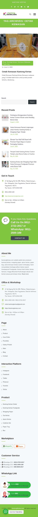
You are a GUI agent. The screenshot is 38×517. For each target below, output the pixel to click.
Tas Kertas (6, 415)
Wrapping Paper (8, 411)
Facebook (6, 374)
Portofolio (6, 341)
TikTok (5, 389)
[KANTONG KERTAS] (10, 14)
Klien (4, 348)
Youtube (5, 385)
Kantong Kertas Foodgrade (11, 408)
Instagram (6, 370)
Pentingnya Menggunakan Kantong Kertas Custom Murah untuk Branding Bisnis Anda (22, 117)
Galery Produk (7, 344)
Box (4, 430)
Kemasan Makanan (24, 62)
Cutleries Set (7, 423)
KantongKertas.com (18, 508)
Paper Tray (6, 426)
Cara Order (6, 337)
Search (3, 98)
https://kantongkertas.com (13, 308)
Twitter (5, 378)
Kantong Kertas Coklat (10, 404)
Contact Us (20, 238)
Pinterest (5, 382)
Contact (5, 356)
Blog (4, 62)
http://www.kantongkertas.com (14, 196)
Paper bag (6, 64)
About (5, 329)
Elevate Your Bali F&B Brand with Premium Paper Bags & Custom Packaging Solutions (20, 142)
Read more (25, 274)
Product (5, 333)
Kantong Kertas (12, 62)
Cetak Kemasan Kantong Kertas (16, 72)
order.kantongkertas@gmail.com (15, 304)
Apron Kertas (7, 419)
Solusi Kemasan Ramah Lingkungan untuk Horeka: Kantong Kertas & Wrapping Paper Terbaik (21, 129)
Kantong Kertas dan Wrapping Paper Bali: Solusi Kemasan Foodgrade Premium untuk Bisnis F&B (23, 164)
